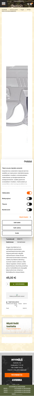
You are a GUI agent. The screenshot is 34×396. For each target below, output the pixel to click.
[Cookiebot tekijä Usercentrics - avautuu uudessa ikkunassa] (24, 162)
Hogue (22, 9)
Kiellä (17, 233)
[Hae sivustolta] (28, 4)
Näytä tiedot (23, 217)
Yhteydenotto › (17, 375)
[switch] (29, 198)
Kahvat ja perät (14, 9)
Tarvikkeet (4, 9)
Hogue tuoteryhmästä (13, 329)
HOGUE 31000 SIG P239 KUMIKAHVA (16, 10)
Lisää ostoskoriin (19, 284)
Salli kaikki (17, 222)
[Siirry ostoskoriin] (31, 4)
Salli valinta (17, 228)
